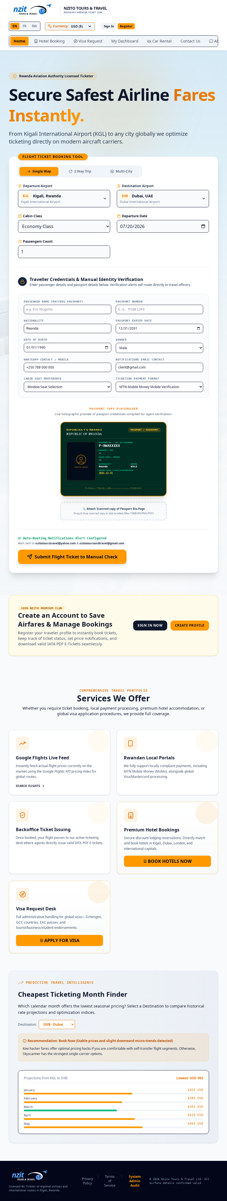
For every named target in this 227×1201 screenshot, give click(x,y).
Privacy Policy (87, 1181)
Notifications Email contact (140, 359)
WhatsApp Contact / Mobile (46, 359)
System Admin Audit (135, 1181)
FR (24, 26)
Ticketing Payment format (137, 378)
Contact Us (190, 41)
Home (19, 41)
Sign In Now (150, 625)
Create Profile (190, 625)
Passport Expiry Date (134, 320)
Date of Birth (35, 339)
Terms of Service (109, 1181)
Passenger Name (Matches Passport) (53, 301)
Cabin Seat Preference (43, 378)
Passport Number (129, 301)
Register (126, 26)
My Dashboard (124, 41)
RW (34, 26)
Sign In (109, 26)
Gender (121, 339)
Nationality (34, 320)
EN (14, 26)
